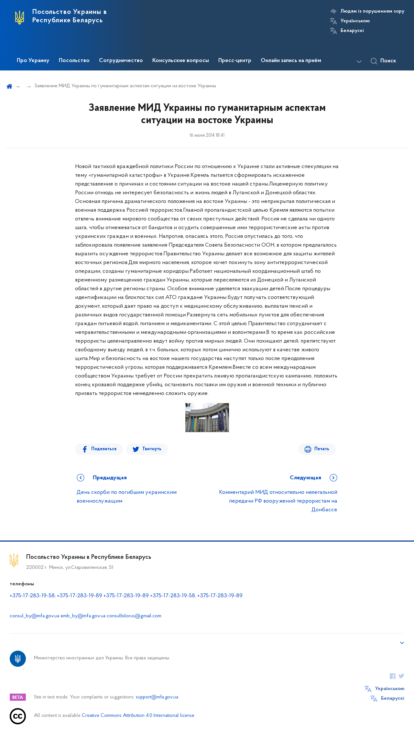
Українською (355, 21)
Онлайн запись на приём (291, 61)
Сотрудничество (121, 61)
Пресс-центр (234, 61)
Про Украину (33, 61)
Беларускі (352, 30)
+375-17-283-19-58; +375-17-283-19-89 (56, 596)
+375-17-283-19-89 (126, 596)
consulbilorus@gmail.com (134, 616)
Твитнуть (151, 449)
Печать (321, 449)
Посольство (74, 61)
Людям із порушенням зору (372, 11)
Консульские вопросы (180, 61)
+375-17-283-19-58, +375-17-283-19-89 (196, 596)
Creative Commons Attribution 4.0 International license (138, 715)
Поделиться (103, 449)
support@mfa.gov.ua (157, 697)
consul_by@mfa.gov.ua (34, 616)
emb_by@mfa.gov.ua (82, 616)
